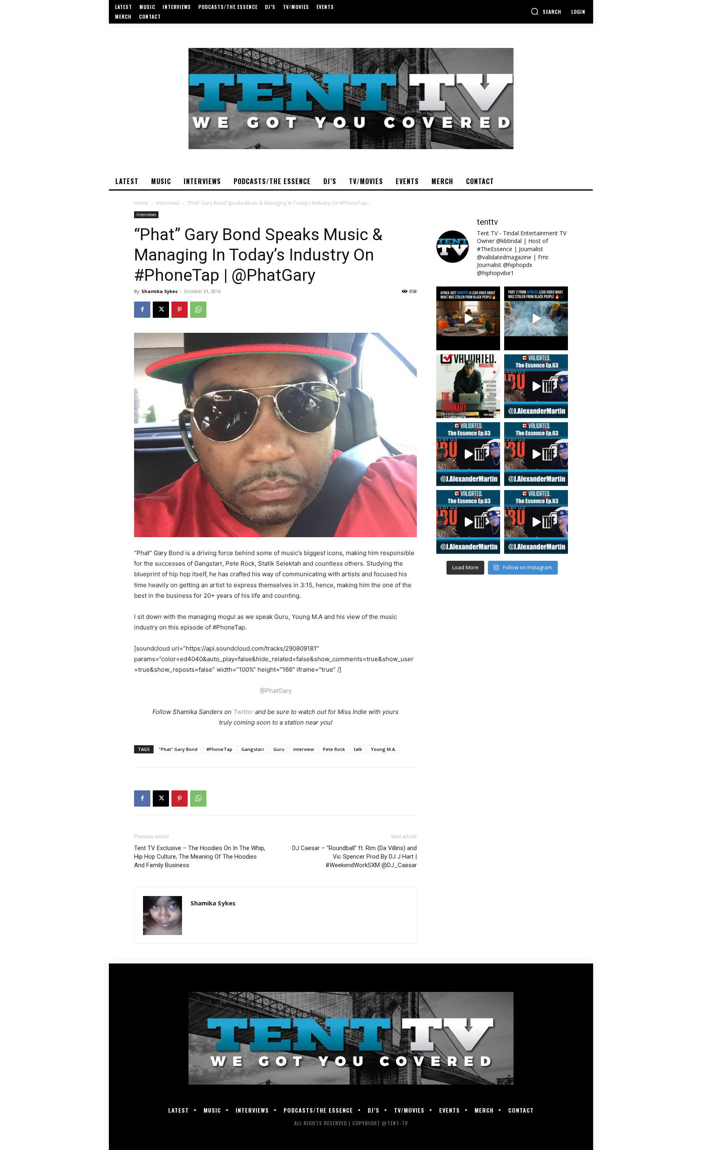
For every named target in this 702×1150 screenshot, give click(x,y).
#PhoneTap (219, 749)
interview (303, 749)
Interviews (167, 203)
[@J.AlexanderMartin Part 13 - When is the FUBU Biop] (536, 522)
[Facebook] (142, 310)
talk (358, 749)
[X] (161, 310)
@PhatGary (276, 690)
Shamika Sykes (159, 291)
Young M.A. (383, 749)
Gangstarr (252, 749)
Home (141, 203)
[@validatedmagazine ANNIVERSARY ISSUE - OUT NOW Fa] (468, 386)
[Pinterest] (179, 310)
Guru (278, 749)
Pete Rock (334, 749)
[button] (546, 11)
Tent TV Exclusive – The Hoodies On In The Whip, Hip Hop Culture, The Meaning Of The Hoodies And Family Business (199, 856)
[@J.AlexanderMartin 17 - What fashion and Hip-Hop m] (536, 386)
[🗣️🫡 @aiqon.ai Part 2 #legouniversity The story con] (536, 318)
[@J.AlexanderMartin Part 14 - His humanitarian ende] (468, 522)
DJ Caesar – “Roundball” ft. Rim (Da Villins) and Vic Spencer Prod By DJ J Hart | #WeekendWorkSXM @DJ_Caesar (354, 856)
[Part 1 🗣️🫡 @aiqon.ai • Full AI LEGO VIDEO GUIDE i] (468, 318)
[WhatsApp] (198, 310)
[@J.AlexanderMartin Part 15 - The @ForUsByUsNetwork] (536, 454)
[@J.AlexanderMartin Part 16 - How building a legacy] (468, 454)
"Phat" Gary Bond (178, 749)
